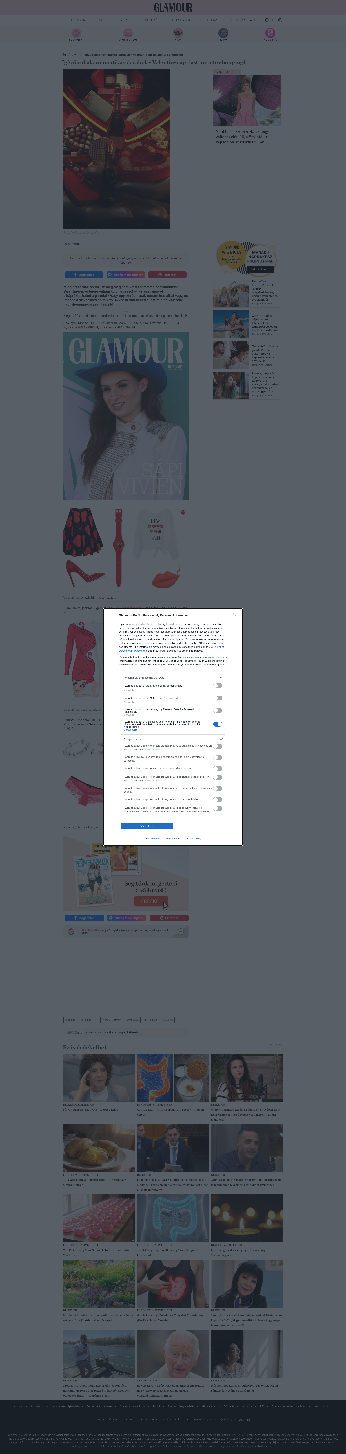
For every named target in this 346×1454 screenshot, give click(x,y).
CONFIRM (147, 825)
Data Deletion (152, 838)
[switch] (217, 685)
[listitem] (173, 677)
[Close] (235, 615)
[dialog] (173, 727)
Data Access (173, 838)
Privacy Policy (193, 838)
